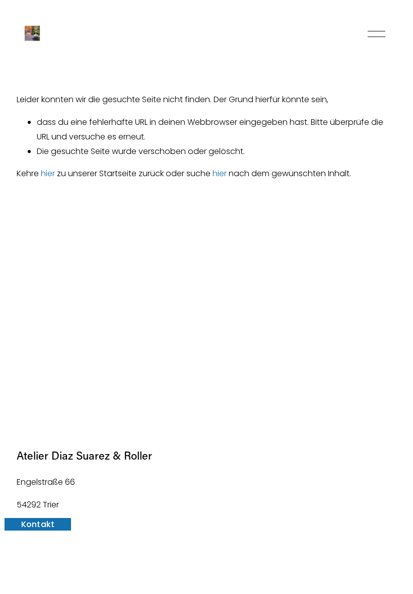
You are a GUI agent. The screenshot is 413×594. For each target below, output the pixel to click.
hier (48, 173)
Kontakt (38, 524)
